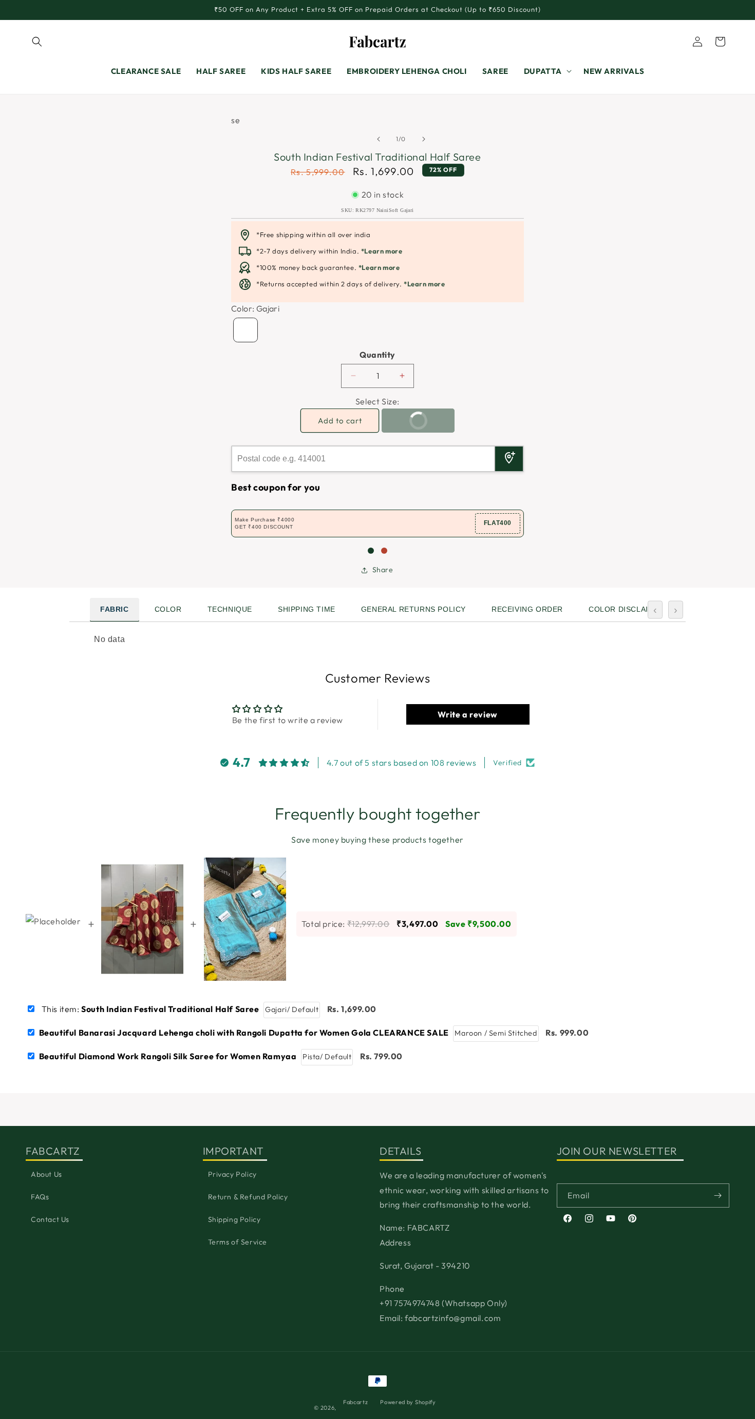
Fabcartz (355, 1402)
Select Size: (377, 401)
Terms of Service (238, 1242)
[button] (37, 41)
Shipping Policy (234, 1219)
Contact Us (50, 1219)
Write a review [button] (467, 714)
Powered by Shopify (408, 1402)
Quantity (377, 354)
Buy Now (408, 424)
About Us (46, 1174)
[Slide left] (246, 149)
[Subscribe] (717, 1195)
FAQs (40, 1196)
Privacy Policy (232, 1174)
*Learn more (382, 251)
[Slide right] (508, 149)
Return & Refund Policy (248, 1196)
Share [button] (382, 569)
